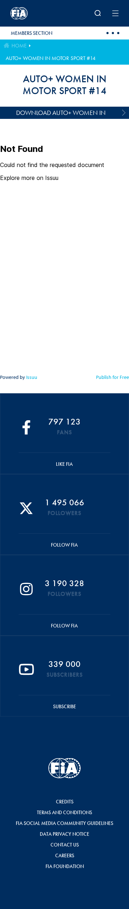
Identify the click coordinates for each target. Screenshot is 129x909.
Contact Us (65, 844)
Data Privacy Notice (64, 834)
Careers (64, 855)
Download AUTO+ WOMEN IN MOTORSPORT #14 (61, 113)
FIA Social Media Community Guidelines (64, 823)
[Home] (30, 13)
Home (19, 45)
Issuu (31, 377)
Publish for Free (112, 377)
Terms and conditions (64, 812)
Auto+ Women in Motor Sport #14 (51, 58)
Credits (64, 801)
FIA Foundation (65, 866)
